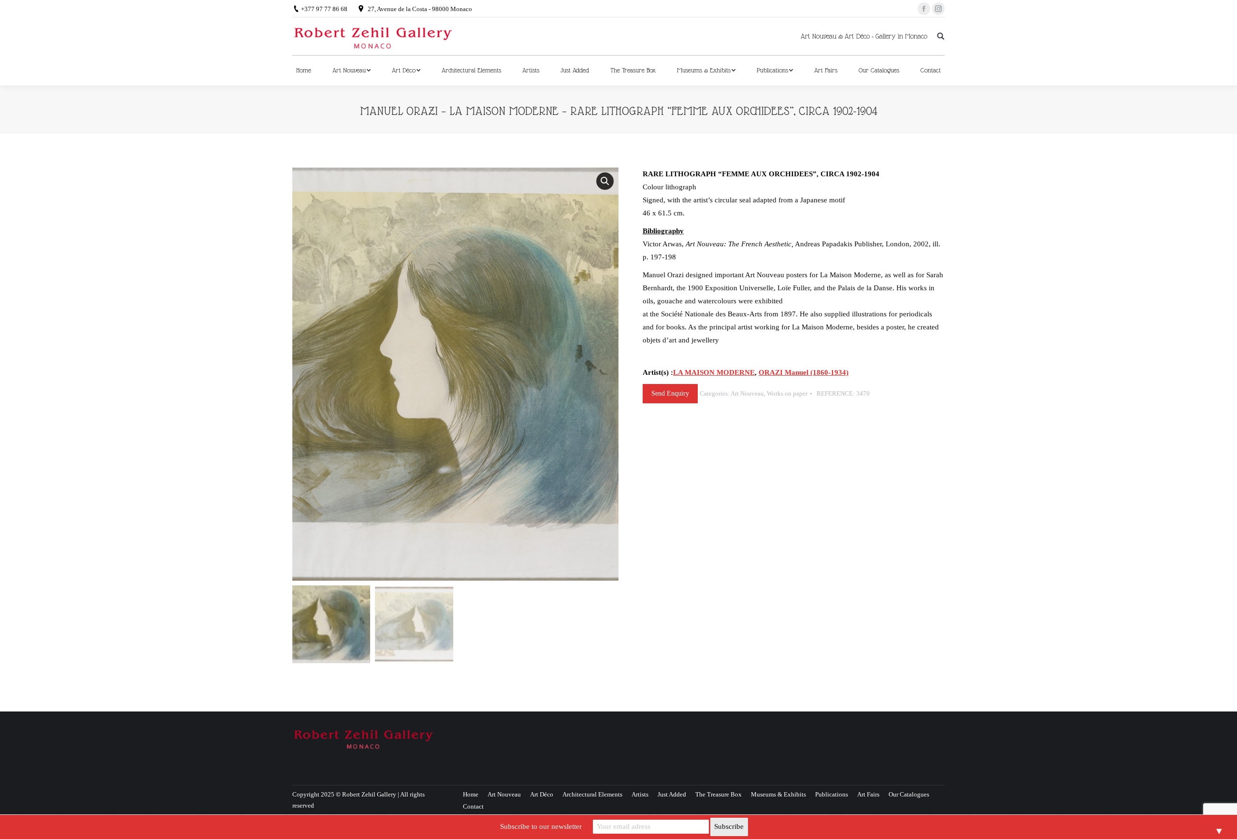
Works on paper (787, 393)
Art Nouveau (747, 393)
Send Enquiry (670, 393)
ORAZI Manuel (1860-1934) (804, 372)
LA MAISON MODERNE (714, 372)
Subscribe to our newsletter (541, 826)
